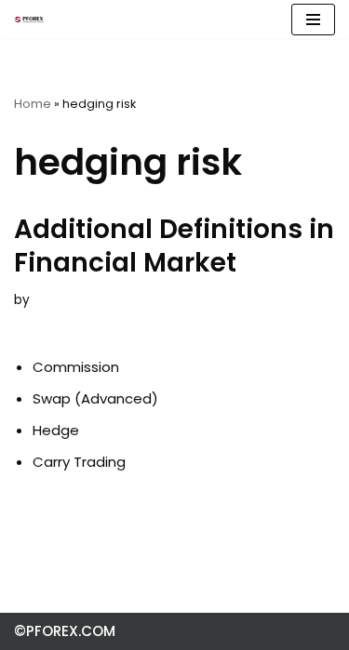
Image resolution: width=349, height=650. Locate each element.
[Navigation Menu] (313, 19)
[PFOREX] (29, 19)
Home (32, 104)
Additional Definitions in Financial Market (174, 246)
